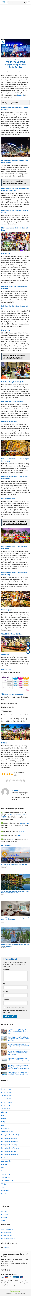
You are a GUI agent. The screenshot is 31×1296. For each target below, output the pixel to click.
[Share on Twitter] (13, 781)
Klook (20, 823)
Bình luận (6, 969)
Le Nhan (22, 71)
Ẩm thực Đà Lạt (6, 1089)
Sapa (2, 1168)
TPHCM (3, 1184)
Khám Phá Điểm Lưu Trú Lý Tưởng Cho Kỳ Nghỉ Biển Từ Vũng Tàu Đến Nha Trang (18, 1038)
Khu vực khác (5, 1128)
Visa (2, 1187)
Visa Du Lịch (5, 1190)
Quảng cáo (4, 1217)
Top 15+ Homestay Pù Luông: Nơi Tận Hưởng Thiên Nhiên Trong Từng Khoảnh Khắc (15, 891)
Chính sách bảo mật (7, 1229)
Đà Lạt (3, 1115)
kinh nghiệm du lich (7, 1131)
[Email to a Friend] (17, 781)
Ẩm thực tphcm (5, 1109)
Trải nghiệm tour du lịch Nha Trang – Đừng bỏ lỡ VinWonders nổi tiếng (18, 1073)
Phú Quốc (4, 1164)
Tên (4, 984)
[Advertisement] (15, 20)
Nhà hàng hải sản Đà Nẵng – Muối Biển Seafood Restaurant (14, 865)
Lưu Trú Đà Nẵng (6, 1161)
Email (5, 992)
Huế (2, 1125)
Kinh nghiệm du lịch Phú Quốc (10, 1148)
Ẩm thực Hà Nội (6, 1096)
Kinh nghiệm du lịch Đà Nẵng (18, 60)
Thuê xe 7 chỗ (5, 1174)
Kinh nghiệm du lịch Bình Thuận (10, 1135)
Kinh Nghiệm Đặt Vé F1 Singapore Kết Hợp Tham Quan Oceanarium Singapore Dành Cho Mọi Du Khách (18, 1066)
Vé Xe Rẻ (21, 831)
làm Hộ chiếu (5, 1158)
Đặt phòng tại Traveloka (14, 815)
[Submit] (24, 2)
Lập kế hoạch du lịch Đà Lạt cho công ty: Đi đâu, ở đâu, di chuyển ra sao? (18, 1031)
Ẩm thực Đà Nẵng (6, 1092)
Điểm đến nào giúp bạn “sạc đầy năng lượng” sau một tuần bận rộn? (18, 1045)
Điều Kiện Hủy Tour (6, 1235)
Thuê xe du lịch (5, 1177)
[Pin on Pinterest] (20, 781)
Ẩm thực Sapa (5, 1105)
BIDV (12, 839)
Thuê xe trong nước (7, 1181)
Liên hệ (3, 1220)
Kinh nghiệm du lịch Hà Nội (9, 1145)
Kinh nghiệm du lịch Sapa (8, 1151)
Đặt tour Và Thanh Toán (8, 1239)
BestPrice (26, 823)
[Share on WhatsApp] (7, 781)
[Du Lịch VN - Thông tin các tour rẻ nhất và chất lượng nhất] (3, 2)
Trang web (6, 1000)
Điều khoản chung (6, 1232)
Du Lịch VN (20, 95)
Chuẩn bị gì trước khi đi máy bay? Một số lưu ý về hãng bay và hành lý (18, 1059)
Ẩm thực (3, 1086)
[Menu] (29, 2)
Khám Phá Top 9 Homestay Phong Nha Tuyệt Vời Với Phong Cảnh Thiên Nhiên (15, 918)
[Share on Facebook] (10, 781)
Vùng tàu (3, 1194)
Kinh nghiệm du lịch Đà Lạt (9, 1138)
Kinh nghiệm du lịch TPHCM (9, 1154)
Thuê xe (3, 1171)
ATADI (20, 835)
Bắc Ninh (4, 1112)
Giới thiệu (4, 1211)
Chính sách (4, 1214)
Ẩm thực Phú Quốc (6, 1102)
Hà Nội (3, 1122)
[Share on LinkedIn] (23, 781)
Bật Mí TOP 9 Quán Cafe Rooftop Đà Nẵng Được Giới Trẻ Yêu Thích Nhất (15, 945)
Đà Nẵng (7, 60)
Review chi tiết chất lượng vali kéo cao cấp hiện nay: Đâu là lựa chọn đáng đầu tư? (18, 1052)
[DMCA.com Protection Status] (15, 1291)
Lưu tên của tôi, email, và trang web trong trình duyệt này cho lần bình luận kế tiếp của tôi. (15, 1010)
